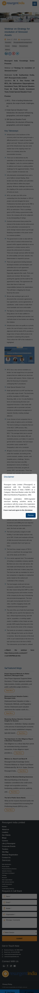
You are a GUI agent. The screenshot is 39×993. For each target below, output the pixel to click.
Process (31, 515)
